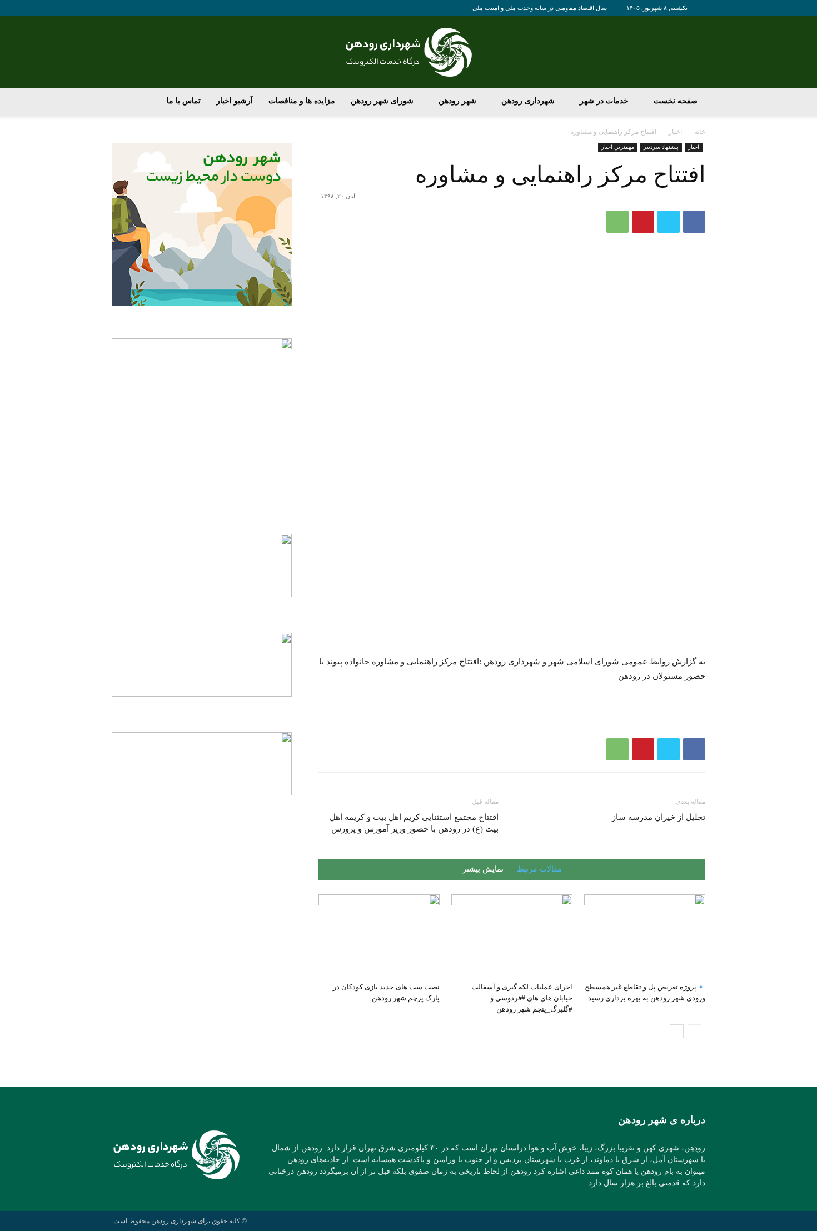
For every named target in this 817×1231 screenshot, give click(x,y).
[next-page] (677, 1031)
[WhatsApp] (617, 222)
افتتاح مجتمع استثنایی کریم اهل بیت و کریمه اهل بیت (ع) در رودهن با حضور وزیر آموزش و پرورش (414, 823)
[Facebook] (694, 222)
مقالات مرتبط (539, 869)
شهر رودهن (457, 101)
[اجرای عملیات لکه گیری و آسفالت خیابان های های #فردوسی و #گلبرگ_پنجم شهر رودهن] (511, 936)
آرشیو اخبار (234, 101)
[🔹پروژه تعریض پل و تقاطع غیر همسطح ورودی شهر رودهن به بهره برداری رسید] (644, 936)
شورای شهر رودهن (382, 101)
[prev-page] (694, 1031)
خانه (699, 132)
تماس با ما (184, 101)
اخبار (675, 132)
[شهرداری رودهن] (408, 52)
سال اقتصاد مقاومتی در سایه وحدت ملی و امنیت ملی (539, 7)
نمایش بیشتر (483, 869)
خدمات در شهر (604, 101)
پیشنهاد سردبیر (661, 147)
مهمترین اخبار (617, 147)
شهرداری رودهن (528, 101)
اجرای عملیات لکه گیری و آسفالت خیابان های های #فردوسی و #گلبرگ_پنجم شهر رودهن (521, 998)
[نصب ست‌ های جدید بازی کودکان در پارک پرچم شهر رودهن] (379, 936)
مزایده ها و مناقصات (301, 101)
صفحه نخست (676, 101)
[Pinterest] (643, 222)
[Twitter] (668, 222)
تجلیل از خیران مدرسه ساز (658, 817)
